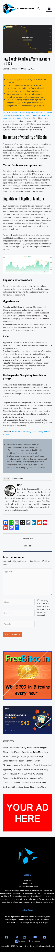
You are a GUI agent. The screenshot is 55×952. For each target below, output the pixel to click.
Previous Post (27, 539)
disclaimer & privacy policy (27, 886)
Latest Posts (17, 479)
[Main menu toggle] (49, 9)
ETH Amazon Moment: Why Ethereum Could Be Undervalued (27, 765)
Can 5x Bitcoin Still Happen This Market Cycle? (21, 761)
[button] (38, 8)
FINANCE (22, 69)
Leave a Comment (10, 69)
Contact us (27, 883)
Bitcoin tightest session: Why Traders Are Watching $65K (26, 747)
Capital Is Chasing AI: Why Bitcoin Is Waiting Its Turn (23, 778)
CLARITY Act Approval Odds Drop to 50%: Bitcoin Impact (25, 782)
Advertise (27, 880)
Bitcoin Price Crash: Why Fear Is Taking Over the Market (26, 433)
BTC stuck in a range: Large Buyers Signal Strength (23, 756)
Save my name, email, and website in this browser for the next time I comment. (44, 608)
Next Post (27, 546)
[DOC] (10, 490)
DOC (19, 485)
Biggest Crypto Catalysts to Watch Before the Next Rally (25, 769)
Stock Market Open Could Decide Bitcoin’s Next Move (24, 787)
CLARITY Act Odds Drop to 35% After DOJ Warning (23, 774)
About (6, 479)
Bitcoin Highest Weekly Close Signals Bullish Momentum (25, 752)
